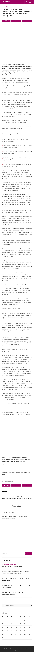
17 (2, 630)
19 (11, 630)
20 (16, 630)
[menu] (30, 2)
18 (7, 630)
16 (29, 627)
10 (3, 627)
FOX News (5, 6)
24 (3, 634)
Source (3, 474)
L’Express (5, 569)
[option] (17, 517)
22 (24, 630)
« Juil (3, 640)
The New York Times (8, 576)
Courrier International (9, 564)
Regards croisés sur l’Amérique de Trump (12, 566)
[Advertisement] (17, 45)
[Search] (26, 2)
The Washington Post (9, 583)
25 (7, 634)
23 (29, 630)
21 (20, 630)
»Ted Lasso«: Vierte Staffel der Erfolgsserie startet (17, 498)
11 (7, 627)
